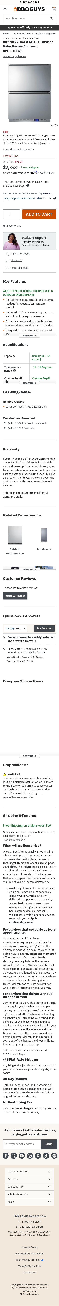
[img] (29, 93)
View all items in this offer (18, 149)
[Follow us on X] (14, 1156)
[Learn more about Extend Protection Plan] (55, 198)
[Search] (51, 18)
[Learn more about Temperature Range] (14, 371)
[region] (29, 95)
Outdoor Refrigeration (46, 33)
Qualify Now (47, 173)
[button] (29, 1171)
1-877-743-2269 (29, 2)
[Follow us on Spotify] (54, 1156)
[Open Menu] (5, 9)
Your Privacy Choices (28, 1260)
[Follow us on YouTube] (22, 1156)
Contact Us (29, 1272)
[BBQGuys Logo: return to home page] (29, 9)
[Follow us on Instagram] (30, 1156)
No (32, 661)
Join (49, 1144)
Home (6, 33)
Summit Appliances (14, 56)
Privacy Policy (29, 1247)
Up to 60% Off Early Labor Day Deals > (29, 27)
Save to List (14, 225)
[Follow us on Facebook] (6, 1156)
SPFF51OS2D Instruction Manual (27, 423)
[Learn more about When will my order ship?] (28, 185)
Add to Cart (39, 214)
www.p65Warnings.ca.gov (18, 797)
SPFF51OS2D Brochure (21, 428)
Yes (28, 661)
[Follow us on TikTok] (46, 1156)
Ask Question (44, 628)
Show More (29, 335)
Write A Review (15, 596)
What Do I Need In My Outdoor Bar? (26, 406)
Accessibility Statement (29, 1253)
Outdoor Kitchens (22, 33)
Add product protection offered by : (27, 193)
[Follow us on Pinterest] (38, 1156)
